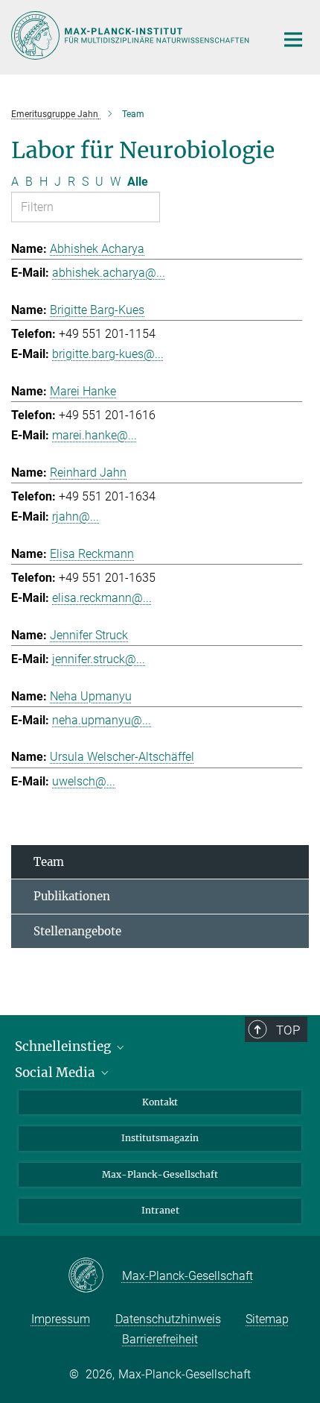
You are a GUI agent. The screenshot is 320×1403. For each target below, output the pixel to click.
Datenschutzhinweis (168, 1319)
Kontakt (160, 1102)
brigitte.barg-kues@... (108, 354)
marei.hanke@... (94, 435)
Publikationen (71, 896)
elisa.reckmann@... (102, 598)
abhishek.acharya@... (108, 273)
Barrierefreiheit (160, 1339)
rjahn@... (75, 516)
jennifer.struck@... (98, 659)
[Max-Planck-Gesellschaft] (95, 1276)
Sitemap (267, 1319)
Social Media (56, 1072)
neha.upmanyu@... (101, 720)
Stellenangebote (77, 931)
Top (288, 1030)
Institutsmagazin (160, 1137)
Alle (137, 182)
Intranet (160, 1210)
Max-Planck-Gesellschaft (160, 1174)
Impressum (60, 1319)
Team (48, 862)
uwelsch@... (83, 781)
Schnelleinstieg (64, 1046)
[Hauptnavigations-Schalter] (293, 39)
